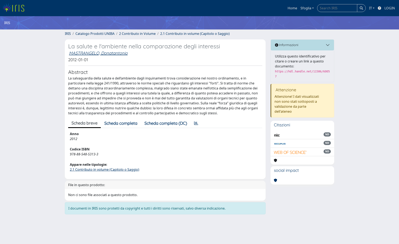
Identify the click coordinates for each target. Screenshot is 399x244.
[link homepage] (15, 8)
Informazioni (288, 45)
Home (292, 8)
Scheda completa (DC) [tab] (165, 123)
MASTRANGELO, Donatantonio (98, 53)
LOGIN (389, 8)
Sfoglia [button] (305, 8)
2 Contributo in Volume (137, 33)
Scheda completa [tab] (120, 123)
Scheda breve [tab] (84, 123)
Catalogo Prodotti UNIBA (95, 33)
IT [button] (370, 8)
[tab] (196, 123)
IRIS (68, 33)
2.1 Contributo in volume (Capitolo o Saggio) (195, 33)
